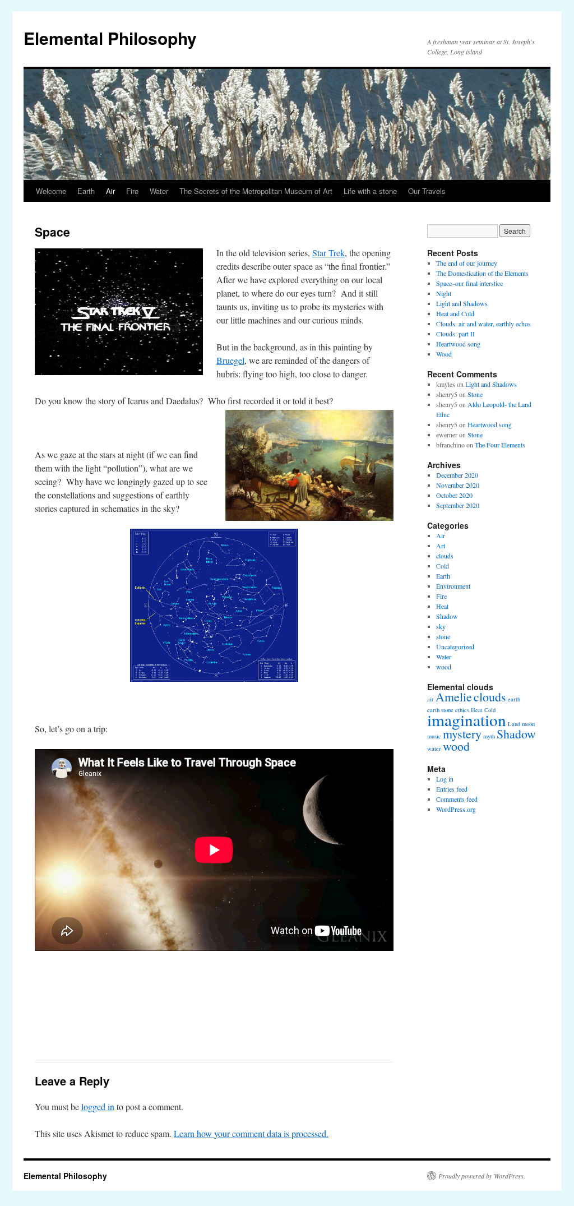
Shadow (447, 616)
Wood (444, 353)
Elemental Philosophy (110, 38)
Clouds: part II (455, 333)
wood (443, 666)
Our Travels (427, 191)
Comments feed (457, 798)
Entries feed (451, 788)
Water (159, 191)
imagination (466, 720)
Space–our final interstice (469, 283)
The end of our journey (466, 262)
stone (443, 636)
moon (528, 724)
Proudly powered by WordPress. (481, 1175)
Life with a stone (370, 191)
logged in (97, 1106)
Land (514, 724)
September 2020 (457, 505)
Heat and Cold (455, 313)
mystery (462, 734)
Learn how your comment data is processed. (251, 1133)
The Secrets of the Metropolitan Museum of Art (255, 191)
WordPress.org (456, 809)
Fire (132, 191)
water (434, 748)
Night (443, 293)
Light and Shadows (462, 303)
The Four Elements (500, 444)
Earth (86, 191)
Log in (444, 778)
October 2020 (454, 495)
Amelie (454, 697)
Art (440, 545)
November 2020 (457, 484)
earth (514, 699)
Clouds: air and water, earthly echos (483, 323)
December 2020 (457, 474)
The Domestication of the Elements (482, 273)
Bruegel (230, 360)
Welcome (51, 191)
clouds (444, 555)
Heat (442, 606)
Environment (453, 585)
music (434, 736)
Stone (475, 394)
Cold (442, 565)
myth (489, 736)
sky (441, 626)
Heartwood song (458, 343)
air (430, 699)
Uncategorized (455, 646)
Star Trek (328, 252)
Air (110, 191)
